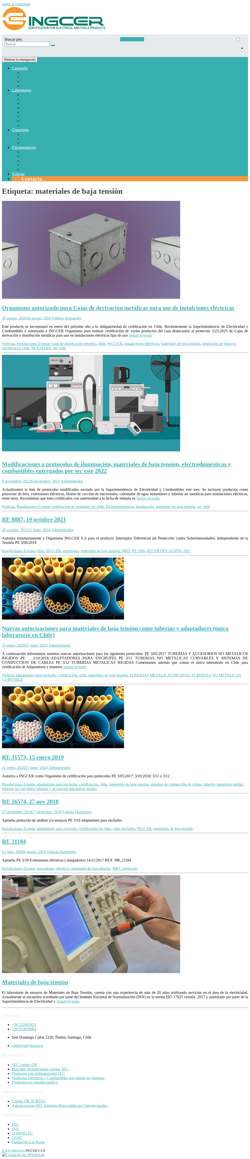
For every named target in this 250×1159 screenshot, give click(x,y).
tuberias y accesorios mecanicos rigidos (66, 789)
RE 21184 (14, 841)
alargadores (45, 868)
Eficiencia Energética (37, 117)
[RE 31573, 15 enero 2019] (63, 747)
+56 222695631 (24, 1024)
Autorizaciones (33, 139)
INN (15, 1129)
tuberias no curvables (18, 789)
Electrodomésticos (35, 94)
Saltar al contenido (16, 4)
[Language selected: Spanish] (240, 45)
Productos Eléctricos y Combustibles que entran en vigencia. (58, 1078)
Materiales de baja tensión (41, 103)
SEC (187, 551)
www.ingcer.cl (13, 1150)
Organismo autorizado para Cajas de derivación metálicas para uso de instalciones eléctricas (118, 308)
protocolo (130, 868)
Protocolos (29, 152)
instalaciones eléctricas (141, 344)
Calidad (27, 169)
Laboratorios (21, 90)
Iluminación (30, 121)
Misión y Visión (33, 77)
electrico (62, 868)
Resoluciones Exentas (33, 344)
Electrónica (30, 108)
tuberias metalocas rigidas (223, 784)
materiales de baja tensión (180, 344)
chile (101, 344)
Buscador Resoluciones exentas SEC (40, 1069)
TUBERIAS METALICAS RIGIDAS (159, 675)
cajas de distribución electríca (73, 344)
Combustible (31, 99)
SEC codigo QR (24, 1065)
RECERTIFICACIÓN (164, 551)
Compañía (20, 68)
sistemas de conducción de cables (176, 784)
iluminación (145, 507)
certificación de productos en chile (77, 507)
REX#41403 (41, 348)
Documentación (24, 147)
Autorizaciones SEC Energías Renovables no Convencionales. (60, 1105)
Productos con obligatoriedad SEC (38, 1073)
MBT (126, 551)
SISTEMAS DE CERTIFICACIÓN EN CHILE (59, 134)
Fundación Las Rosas (28, 1142)
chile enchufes (124, 828)
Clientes (27, 86)
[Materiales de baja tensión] (91, 972)
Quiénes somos (33, 72)
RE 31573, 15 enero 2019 (33, 757)
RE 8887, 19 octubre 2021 (34, 519)
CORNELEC (22, 1133)
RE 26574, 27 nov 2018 (30, 801)
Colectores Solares (35, 143)
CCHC (17, 1138)
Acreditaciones (32, 161)
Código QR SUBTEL (29, 1101)
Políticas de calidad (36, 81)
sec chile (59, 348)
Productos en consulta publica (35, 1082)
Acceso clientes (132, 39)
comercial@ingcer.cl (27, 1046)
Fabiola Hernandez (67, 318)
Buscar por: (13, 39)
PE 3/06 (138, 551)
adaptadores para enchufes (36, 675)
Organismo (20, 130)
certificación (67, 675)
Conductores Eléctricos (39, 112)
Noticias (18, 174)
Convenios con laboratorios (42, 165)
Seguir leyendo (140, 335)
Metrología (29, 125)
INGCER (114, 344)
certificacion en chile (95, 828)
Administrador (72, 481)
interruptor (71, 551)
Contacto (31, 178)
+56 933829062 (24, 1029)
